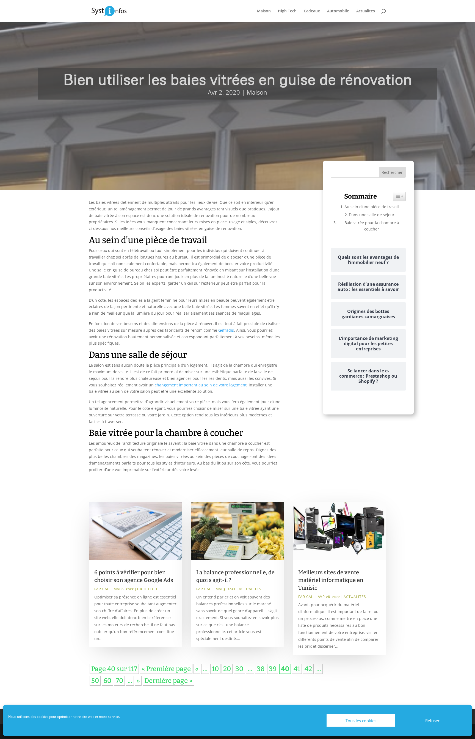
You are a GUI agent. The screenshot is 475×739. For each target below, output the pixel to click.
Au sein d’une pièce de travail (371, 206)
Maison (264, 11)
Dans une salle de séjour (371, 214)
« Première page (166, 669)
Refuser (432, 720)
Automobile (338, 11)
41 (297, 669)
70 (119, 681)
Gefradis (226, 330)
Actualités (250, 589)
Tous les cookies (361, 720)
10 (215, 669)
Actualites (365, 11)
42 (308, 669)
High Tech (287, 11)
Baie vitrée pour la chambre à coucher (371, 225)
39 (273, 669)
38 (260, 669)
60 (107, 681)
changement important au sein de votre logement (201, 385)
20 (227, 669)
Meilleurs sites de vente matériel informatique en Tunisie (330, 580)
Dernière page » (168, 681)
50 (95, 681)
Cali (106, 589)
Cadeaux (312, 11)
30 (239, 669)
